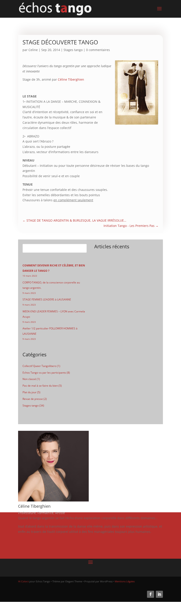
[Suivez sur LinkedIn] (159, 594)
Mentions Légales (125, 581)
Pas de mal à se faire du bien (40, 385)
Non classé (29, 379)
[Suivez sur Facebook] (150, 594)
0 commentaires (98, 50)
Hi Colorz (23, 581)
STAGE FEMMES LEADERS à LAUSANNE (47, 299)
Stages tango (73, 50)
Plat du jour (29, 392)
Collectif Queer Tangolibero (39, 366)
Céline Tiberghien (71, 79)
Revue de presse (33, 399)
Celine (33, 50)
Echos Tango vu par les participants (44, 372)
